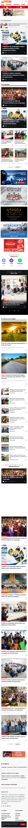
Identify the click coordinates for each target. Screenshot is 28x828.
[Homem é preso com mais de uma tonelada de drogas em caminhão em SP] (5, 457)
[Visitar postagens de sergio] (3, 52)
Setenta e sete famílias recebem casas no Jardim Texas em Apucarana (13, 75)
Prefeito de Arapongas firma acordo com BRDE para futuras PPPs (7, 142)
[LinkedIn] (10, 806)
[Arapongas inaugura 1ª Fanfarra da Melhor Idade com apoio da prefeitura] (14, 37)
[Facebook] (4, 262)
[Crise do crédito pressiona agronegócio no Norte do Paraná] (14, 332)
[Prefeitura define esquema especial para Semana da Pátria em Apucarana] (5, 410)
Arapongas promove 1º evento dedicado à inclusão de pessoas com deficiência (7, 160)
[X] (3, 806)
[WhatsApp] (20, 262)
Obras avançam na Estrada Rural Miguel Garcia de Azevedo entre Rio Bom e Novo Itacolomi (13, 376)
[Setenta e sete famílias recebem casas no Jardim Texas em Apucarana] (14, 64)
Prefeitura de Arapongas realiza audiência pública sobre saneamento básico (14, 121)
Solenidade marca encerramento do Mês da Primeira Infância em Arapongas (14, 101)
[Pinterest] (8, 806)
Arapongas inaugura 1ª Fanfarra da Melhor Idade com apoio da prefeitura (13, 48)
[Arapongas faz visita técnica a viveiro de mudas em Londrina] (21, 153)
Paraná (15, 767)
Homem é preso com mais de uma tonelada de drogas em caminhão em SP (18, 456)
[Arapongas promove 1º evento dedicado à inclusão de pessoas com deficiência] (7, 153)
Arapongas (5, 44)
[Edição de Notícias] (6, 1)
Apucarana (13, 412)
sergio (5, 52)
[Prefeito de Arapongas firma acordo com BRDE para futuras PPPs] (7, 135)
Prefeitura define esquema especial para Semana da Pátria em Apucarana (18, 409)
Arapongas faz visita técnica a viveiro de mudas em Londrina (21, 160)
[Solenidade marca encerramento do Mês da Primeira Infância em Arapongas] (14, 527)
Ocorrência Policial (14, 459)
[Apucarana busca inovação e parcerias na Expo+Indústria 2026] (5, 448)
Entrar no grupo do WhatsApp (9, 784)
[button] (23, 824)
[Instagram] (11, 262)
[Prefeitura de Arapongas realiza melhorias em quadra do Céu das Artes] (4, 25)
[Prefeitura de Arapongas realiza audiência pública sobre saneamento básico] (14, 555)
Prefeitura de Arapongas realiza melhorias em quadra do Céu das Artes (20, 142)
